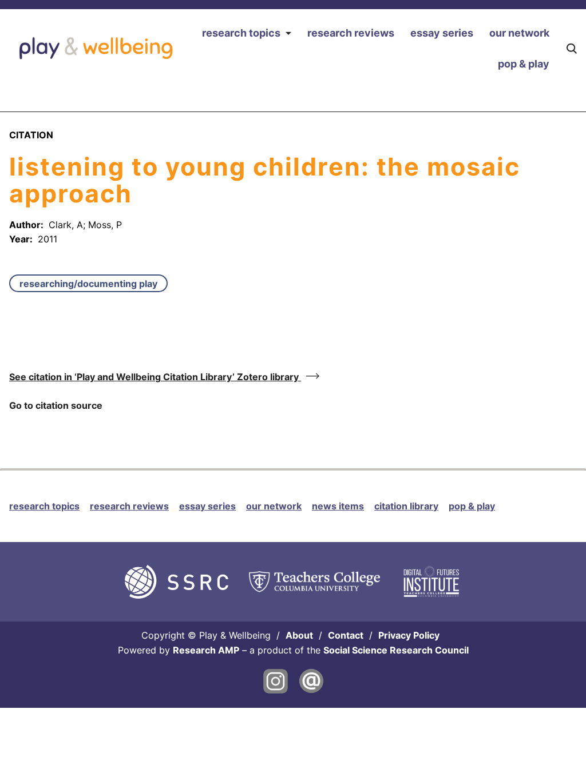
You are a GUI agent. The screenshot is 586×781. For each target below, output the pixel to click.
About (299, 635)
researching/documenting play (88, 283)
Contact (345, 635)
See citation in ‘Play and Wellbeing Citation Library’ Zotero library (155, 376)
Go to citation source (55, 405)
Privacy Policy (409, 635)
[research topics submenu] (288, 33)
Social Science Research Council (396, 650)
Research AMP (206, 650)
